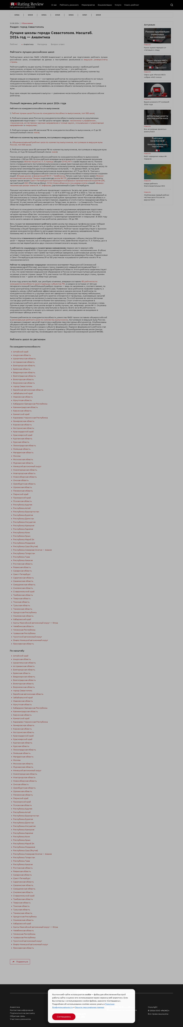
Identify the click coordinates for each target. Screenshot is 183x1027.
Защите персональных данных (89, 1007)
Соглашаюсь (64, 1017)
